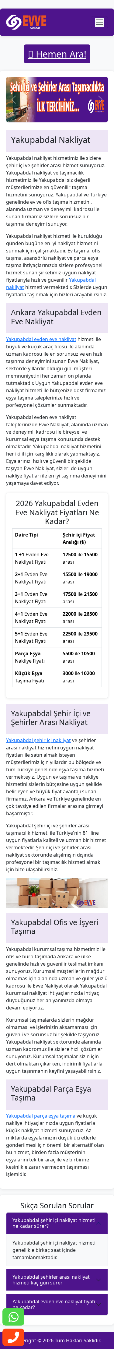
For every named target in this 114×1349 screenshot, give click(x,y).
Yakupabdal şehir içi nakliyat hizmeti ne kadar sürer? (53, 1223)
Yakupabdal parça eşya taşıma (40, 1115)
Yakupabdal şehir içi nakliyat (38, 740)
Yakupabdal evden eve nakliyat (41, 339)
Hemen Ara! (59, 54)
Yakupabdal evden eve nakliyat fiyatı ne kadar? (53, 1304)
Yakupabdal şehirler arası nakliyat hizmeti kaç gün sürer (51, 1279)
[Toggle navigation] (99, 22)
